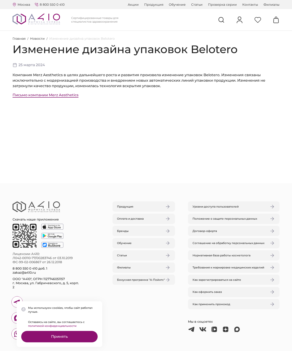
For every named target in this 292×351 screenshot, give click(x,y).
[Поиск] (221, 19)
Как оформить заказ (207, 292)
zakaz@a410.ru (24, 272)
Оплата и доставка (130, 218)
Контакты (250, 5)
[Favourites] (257, 19)
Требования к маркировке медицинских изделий (228, 267)
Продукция (153, 5)
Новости (37, 38)
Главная (19, 38)
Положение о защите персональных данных (225, 218)
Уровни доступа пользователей (216, 206)
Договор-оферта (205, 231)
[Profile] (239, 19)
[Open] (199, 154)
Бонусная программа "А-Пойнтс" (141, 279)
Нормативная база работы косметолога (221, 255)
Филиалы (271, 5)
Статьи (197, 5)
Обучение (177, 5)
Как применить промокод (211, 304)
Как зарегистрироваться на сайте (217, 279)
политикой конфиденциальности (52, 326)
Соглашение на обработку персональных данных (228, 243)
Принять (59, 336)
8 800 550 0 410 (52, 5)
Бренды (123, 231)
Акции (133, 5)
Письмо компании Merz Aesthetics (45, 95)
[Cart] (276, 19)
